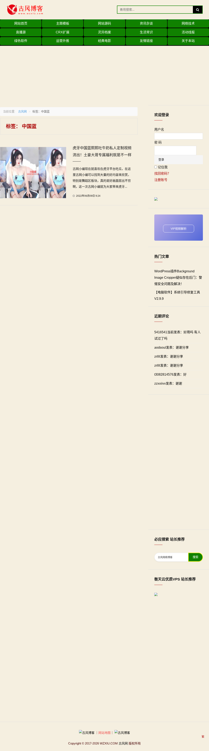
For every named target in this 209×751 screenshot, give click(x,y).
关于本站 (188, 41)
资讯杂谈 (146, 23)
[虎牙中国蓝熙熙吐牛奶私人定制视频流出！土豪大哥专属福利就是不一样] (33, 172)
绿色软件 (20, 41)
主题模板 (62, 23)
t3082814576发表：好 (170, 374)
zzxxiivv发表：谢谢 (168, 383)
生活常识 (146, 32)
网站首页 (20, 23)
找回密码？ (162, 173)
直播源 (21, 32)
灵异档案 (104, 32)
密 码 (158, 142)
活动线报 (188, 32)
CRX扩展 (62, 32)
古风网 (22, 111)
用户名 (159, 129)
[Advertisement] (104, 74)
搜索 (195, 557)
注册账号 (160, 180)
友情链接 (146, 41)
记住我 (163, 167)
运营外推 (62, 41)
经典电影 (104, 41)
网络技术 (188, 23)
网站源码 (104, 23)
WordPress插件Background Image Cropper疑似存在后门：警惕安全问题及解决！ (178, 277)
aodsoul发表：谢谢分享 (171, 347)
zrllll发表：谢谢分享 (168, 356)
